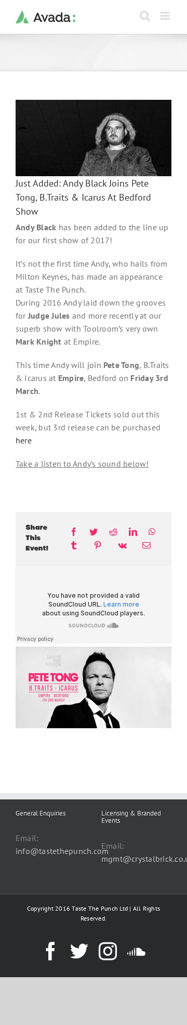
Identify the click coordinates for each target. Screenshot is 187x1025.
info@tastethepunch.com (62, 851)
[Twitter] (93, 531)
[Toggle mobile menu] (166, 15)
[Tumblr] (73, 545)
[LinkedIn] (133, 531)
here (24, 440)
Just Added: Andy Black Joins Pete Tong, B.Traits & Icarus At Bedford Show (83, 197)
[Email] (146, 545)
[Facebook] (73, 531)
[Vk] (122, 545)
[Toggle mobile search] (145, 15)
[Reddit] (113, 531)
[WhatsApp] (152, 531)
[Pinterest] (97, 545)
